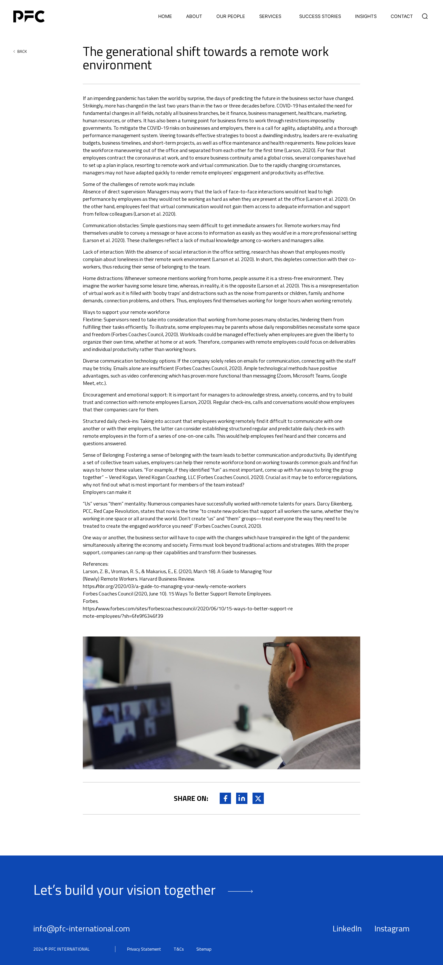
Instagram (392, 928)
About (194, 16)
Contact (402, 16)
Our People (230, 16)
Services (270, 16)
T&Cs (179, 949)
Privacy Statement (144, 949)
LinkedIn (347, 928)
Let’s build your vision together (124, 889)
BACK (22, 51)
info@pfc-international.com (81, 928)
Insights (366, 16)
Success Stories (320, 16)
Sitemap (204, 949)
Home (165, 16)
